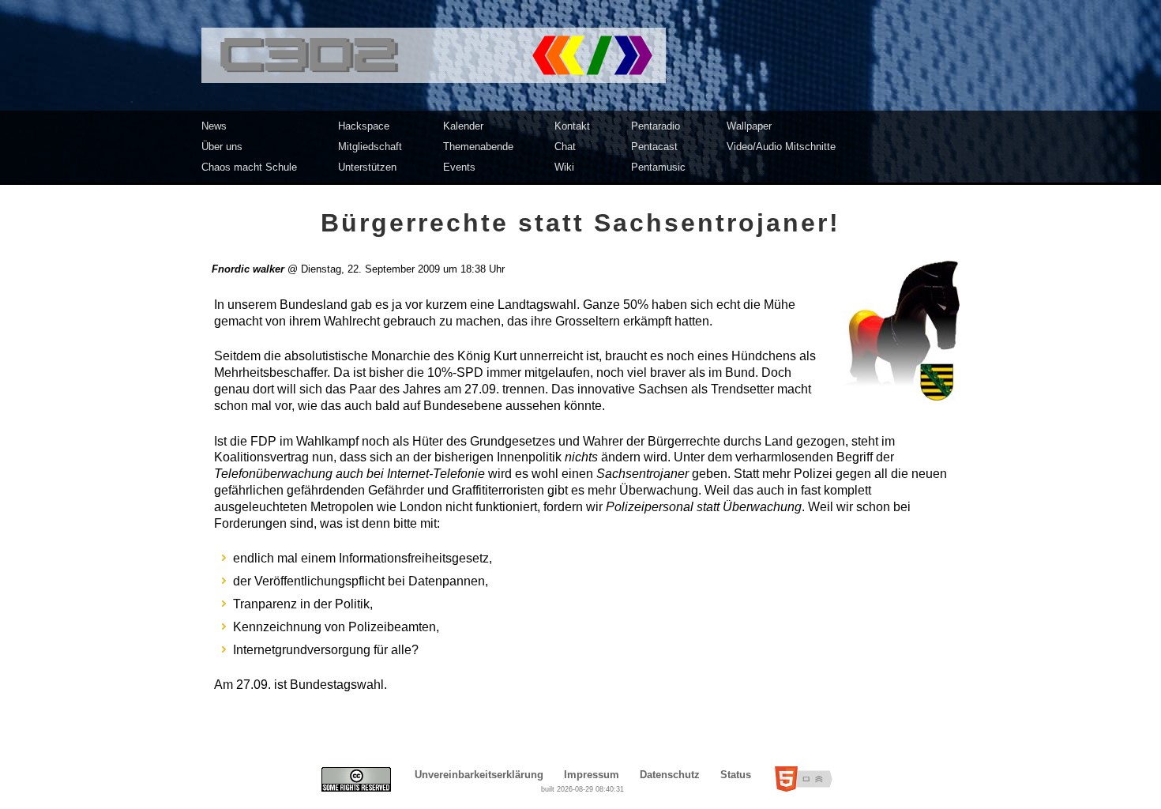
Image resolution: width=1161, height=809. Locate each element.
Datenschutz (670, 775)
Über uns (221, 146)
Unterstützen (367, 167)
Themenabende (478, 146)
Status (735, 775)
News (214, 126)
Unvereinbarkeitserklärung (479, 775)
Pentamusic (658, 167)
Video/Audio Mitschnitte (781, 146)
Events (459, 167)
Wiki (564, 167)
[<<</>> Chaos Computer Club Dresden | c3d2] (580, 55)
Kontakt (572, 126)
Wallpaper (749, 126)
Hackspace (363, 126)
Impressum (591, 775)
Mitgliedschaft (370, 146)
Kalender (463, 126)
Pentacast (654, 146)
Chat (565, 146)
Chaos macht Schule (249, 167)
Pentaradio (655, 126)
